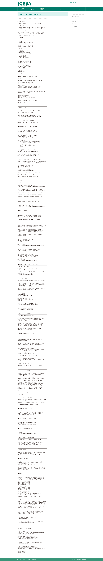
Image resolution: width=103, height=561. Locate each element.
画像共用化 (81, 9)
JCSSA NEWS (76, 16)
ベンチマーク (75, 23)
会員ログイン (82, 0)
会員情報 (61, 9)
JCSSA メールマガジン (77, 18)
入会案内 (71, 9)
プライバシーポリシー (26, 559)
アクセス (76, 0)
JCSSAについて (22, 9)
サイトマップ (19, 559)
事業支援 (51, 9)
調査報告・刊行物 (42, 9)
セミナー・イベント (32, 9)
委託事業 (75, 26)
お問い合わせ (33, 559)
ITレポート (75, 21)
